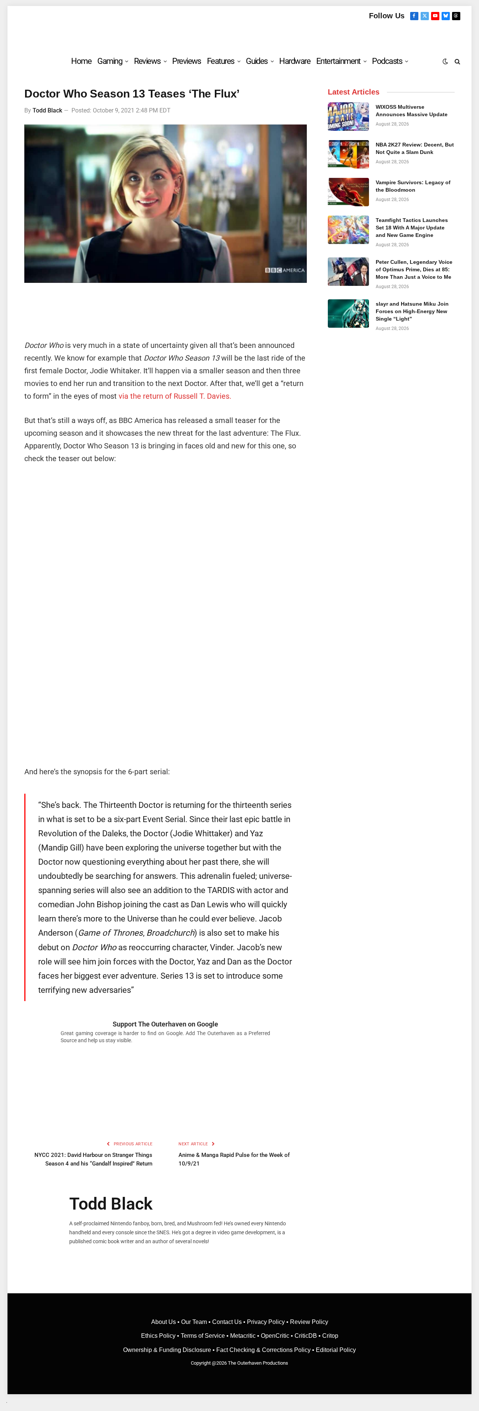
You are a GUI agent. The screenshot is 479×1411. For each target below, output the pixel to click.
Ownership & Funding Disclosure (168, 1350)
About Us (164, 1322)
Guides (257, 61)
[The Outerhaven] (239, 35)
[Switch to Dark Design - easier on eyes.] (445, 61)
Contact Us (227, 1322)
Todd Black (47, 110)
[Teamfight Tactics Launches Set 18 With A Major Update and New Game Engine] (348, 230)
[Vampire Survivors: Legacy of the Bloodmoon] (348, 192)
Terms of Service (203, 1336)
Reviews (147, 61)
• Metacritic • (243, 1336)
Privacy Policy (266, 1322)
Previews (186, 61)
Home (81, 61)
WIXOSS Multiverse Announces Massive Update (412, 110)
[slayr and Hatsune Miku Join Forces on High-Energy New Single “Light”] (348, 313)
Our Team (194, 1322)
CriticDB (306, 1336)
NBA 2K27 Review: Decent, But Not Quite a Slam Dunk (415, 148)
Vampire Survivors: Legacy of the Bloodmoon (413, 186)
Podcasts (387, 61)
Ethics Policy (159, 1336)
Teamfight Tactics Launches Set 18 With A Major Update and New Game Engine (412, 227)
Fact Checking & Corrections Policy (263, 1350)
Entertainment (338, 61)
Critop (330, 1336)
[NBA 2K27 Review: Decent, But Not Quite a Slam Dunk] (348, 154)
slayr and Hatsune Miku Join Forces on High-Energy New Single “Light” (412, 311)
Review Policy (309, 1322)
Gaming (109, 61)
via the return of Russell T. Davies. (175, 396)
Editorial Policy (336, 1350)
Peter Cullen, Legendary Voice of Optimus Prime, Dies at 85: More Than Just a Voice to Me (414, 269)
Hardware (294, 61)
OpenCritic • (278, 1336)
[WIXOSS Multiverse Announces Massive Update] (348, 116)
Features (220, 61)
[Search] (456, 61)
